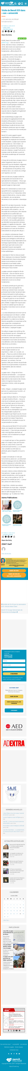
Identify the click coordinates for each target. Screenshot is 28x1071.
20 (17, 910)
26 (14, 913)
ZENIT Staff (6, 27)
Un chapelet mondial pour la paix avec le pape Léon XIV (16, 854)
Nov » (7, 920)
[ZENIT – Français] (8, 3)
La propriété (15, 1044)
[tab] (8, 1009)
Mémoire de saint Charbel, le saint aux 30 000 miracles (16, 862)
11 (11, 907)
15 (23, 907)
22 (23, 910)
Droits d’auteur (19, 1047)
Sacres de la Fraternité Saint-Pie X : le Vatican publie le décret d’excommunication (17, 846)
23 (4, 913)
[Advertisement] (14, 592)
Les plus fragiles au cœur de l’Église (11, 817)
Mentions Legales (9, 1047)
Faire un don (14, 571)
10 (7, 907)
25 (11, 913)
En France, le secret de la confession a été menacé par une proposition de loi (16, 871)
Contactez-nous (14, 1050)
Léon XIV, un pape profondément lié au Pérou (8, 932)
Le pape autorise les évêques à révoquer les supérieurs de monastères (16, 879)
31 (7, 916)
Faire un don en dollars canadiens (14, 575)
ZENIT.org (5, 42)
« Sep (4, 920)
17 (7, 910)
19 (14, 910)
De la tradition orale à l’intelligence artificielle (13, 825)
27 (17, 913)
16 (4, 910)
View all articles (6, 553)
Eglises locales (8, 29)
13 (17, 907)
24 (7, 913)
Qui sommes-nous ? (5, 1044)
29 (23, 913)
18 (11, 910)
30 (4, 916)
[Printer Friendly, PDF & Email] (22, 38)
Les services (23, 1044)
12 (14, 907)
